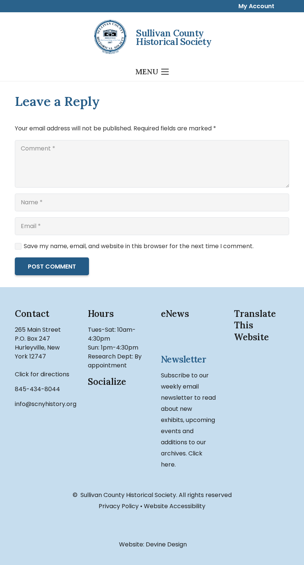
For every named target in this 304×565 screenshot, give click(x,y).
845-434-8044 (37, 389)
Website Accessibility (174, 506)
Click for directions (42, 374)
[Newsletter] (188, 337)
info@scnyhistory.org (45, 404)
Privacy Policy (119, 506)
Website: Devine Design (152, 544)
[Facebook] (99, 405)
